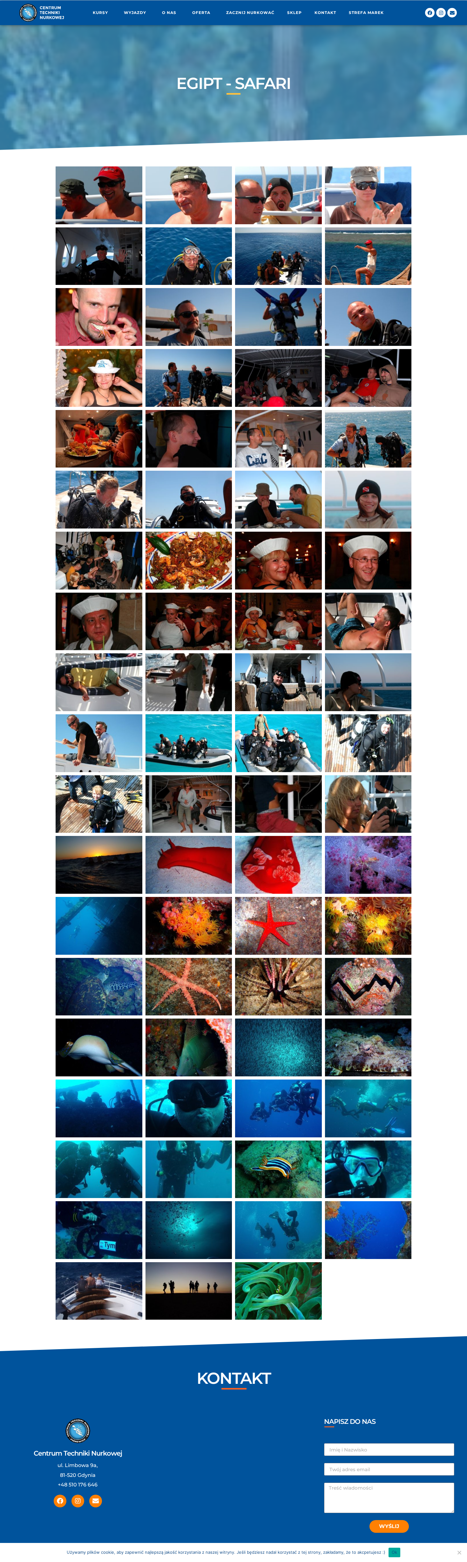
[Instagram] (441, 12)
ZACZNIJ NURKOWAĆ (250, 12)
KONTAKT (325, 12)
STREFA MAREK (366, 12)
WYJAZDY (135, 12)
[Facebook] (430, 12)
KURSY (100, 12)
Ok (394, 1552)
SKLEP (294, 12)
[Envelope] (452, 12)
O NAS (169, 12)
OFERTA (201, 12)
